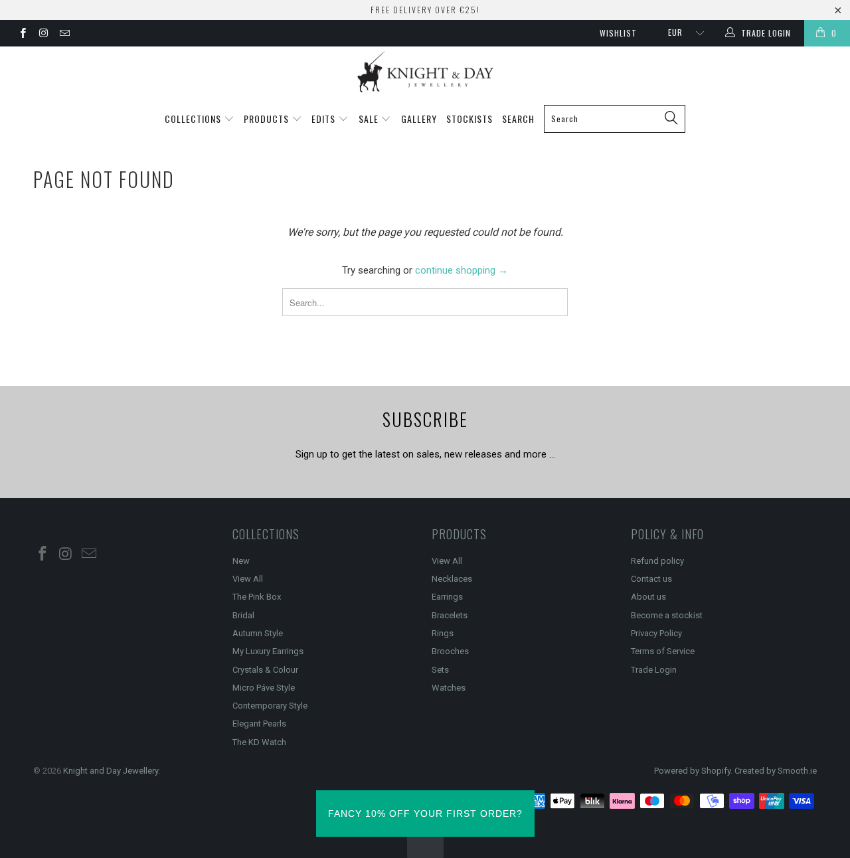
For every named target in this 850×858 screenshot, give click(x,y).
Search (518, 119)
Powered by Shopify (692, 771)
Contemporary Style (269, 706)
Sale (370, 119)
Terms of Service (663, 651)
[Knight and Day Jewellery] (425, 71)
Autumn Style (257, 633)
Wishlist (618, 33)
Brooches (450, 651)
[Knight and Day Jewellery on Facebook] (22, 34)
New (241, 561)
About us (648, 597)
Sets (440, 670)
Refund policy (657, 561)
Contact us (651, 579)
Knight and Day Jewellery (110, 771)
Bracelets (450, 615)
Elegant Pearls (259, 724)
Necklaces (452, 579)
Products (268, 119)
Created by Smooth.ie (775, 771)
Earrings (447, 597)
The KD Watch (259, 742)
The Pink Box (256, 597)
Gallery (419, 119)
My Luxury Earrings (267, 651)
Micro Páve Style (263, 688)
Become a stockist (667, 615)
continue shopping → (461, 270)
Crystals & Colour (265, 670)
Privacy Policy (656, 633)
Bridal (243, 615)
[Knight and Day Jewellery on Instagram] (42, 34)
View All (247, 579)
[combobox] (614, 119)
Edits (324, 119)
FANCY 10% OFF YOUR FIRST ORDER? (425, 813)
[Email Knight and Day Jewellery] (64, 34)
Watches (449, 688)
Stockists (469, 119)
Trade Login (654, 670)
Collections (194, 119)
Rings (443, 633)
